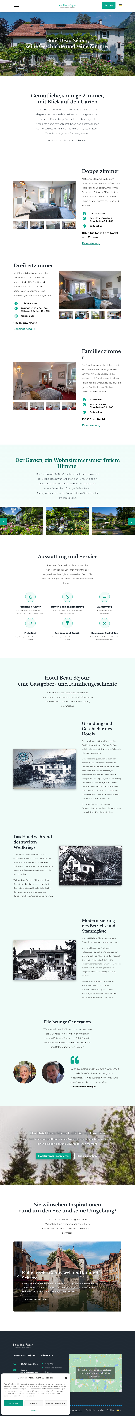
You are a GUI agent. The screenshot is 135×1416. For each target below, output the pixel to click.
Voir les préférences (56, 1403)
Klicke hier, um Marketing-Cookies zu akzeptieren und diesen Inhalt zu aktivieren (95, 1373)
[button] (66, 1378)
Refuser (34, 1403)
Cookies (34, 1410)
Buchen (109, 5)
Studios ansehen (87, 1156)
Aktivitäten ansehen (36, 1299)
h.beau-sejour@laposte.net (29, 1371)
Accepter (13, 1403)
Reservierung (91, 243)
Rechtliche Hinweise (95, 1410)
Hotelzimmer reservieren (53, 1156)
